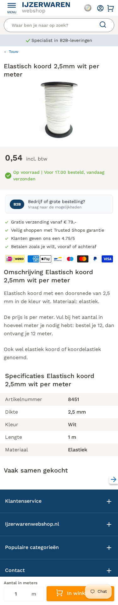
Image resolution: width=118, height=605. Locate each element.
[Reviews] (88, 8)
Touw (13, 51)
